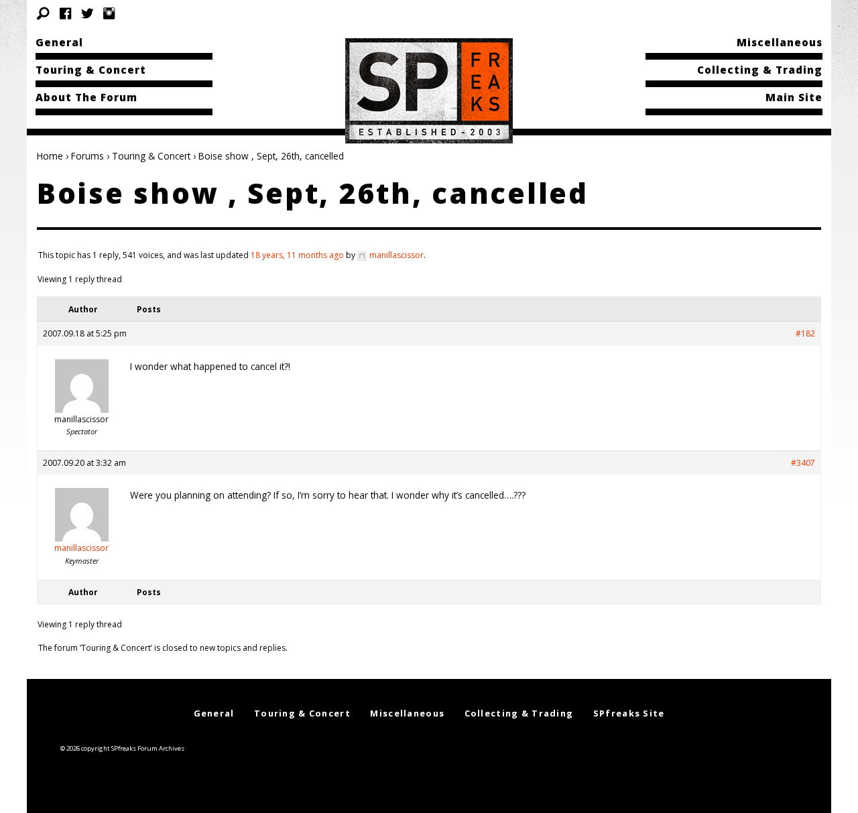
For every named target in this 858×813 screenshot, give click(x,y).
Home (50, 155)
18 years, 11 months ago (297, 255)
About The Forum (86, 97)
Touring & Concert (91, 69)
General (59, 42)
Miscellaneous (779, 42)
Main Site (793, 97)
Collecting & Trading (759, 69)
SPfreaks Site (629, 713)
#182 (805, 333)
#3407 (803, 462)
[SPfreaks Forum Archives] (429, 89)
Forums (87, 155)
